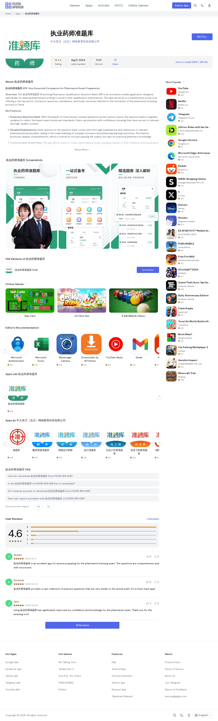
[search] (195, 5)
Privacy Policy (172, 662)
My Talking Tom (67, 662)
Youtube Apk (12, 689)
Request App (119, 689)
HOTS (119, 5)
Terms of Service (174, 669)
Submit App (181, 5)
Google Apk (12, 662)
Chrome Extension (122, 675)
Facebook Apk (13, 669)
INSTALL (202, 37)
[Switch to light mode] (202, 5)
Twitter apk (11, 675)
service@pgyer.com (176, 696)
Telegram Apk (13, 682)
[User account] (209, 5)
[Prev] (12, 206)
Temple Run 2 (66, 669)
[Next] (153, 206)
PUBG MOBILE (66, 682)
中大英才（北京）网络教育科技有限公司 (74, 41)
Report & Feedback (176, 689)
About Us (170, 675)
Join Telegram (172, 682)
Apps (89, 5)
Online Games (138, 5)
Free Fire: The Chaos (70, 675)
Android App (119, 669)
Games (75, 5)
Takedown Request (122, 696)
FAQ (114, 662)
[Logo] (14, 5)
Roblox (62, 689)
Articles (103, 5)
